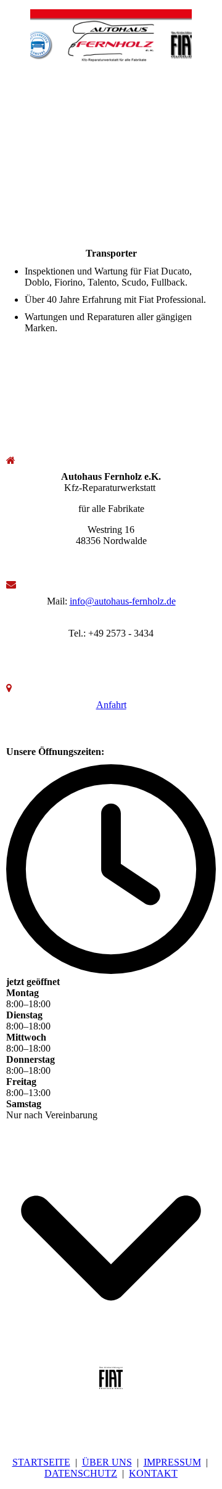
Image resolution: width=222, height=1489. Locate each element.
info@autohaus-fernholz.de (123, 601)
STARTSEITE (41, 1462)
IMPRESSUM (172, 1462)
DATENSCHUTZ (80, 1473)
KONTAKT (153, 1473)
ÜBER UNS (107, 1462)
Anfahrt (111, 704)
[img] (111, 35)
